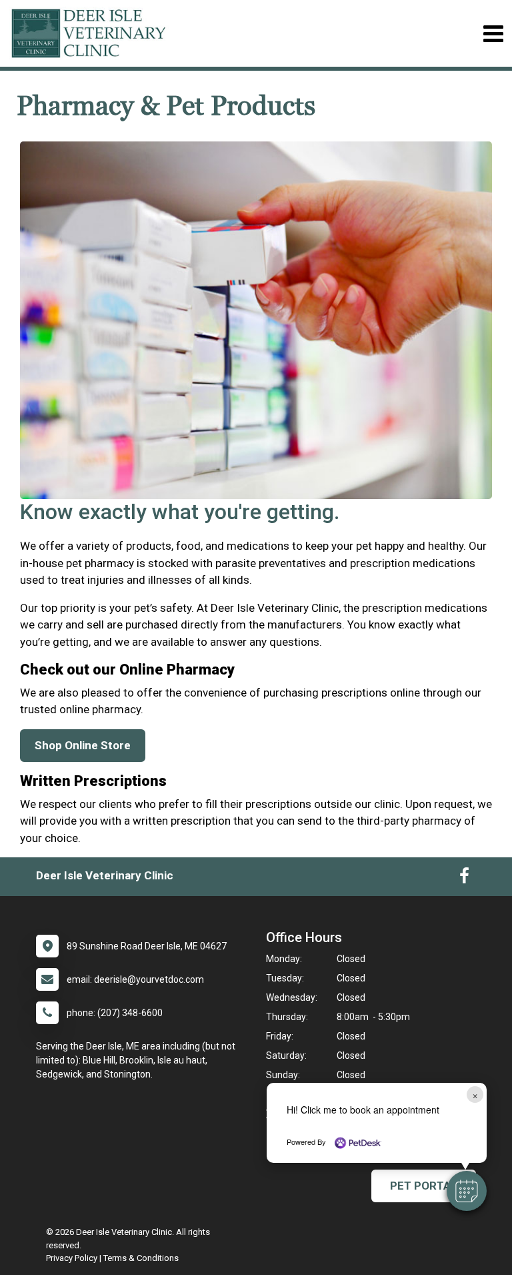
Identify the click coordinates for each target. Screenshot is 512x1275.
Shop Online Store (83, 745)
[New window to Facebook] (464, 878)
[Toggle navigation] (493, 33)
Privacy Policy (71, 1258)
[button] (467, 1191)
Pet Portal (423, 1185)
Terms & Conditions (141, 1258)
